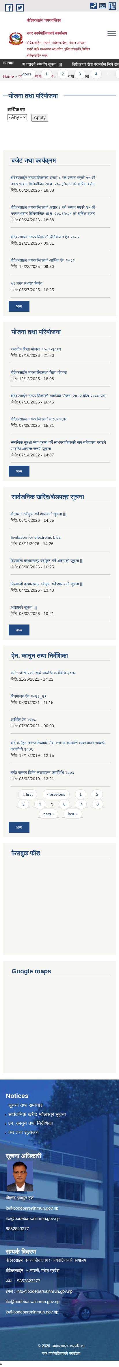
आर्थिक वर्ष (16, 109)
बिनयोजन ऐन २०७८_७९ (29, 696)
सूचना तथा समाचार (25, 1105)
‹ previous (56, 794)
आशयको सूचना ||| (24, 607)
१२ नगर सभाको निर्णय (26, 283)
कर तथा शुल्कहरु (23, 1132)
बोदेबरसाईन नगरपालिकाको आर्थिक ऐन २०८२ (43, 260)
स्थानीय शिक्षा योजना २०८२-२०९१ (36, 349)
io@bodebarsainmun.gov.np (32, 1208)
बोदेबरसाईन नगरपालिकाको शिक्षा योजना (39, 372)
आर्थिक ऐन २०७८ (23, 719)
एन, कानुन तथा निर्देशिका (30, 1123)
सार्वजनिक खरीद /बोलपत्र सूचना (37, 1114)
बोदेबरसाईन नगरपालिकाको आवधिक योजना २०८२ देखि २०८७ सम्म (58, 395)
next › (48, 814)
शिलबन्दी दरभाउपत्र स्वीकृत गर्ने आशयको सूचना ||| (47, 584)
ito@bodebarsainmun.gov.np (33, 1218)
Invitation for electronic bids (36, 537)
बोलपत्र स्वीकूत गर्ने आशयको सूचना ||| (38, 514)
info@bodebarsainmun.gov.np (44, 1291)
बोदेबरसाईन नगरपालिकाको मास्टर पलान (39, 419)
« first (28, 794)
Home (8, 76)
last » (73, 814)
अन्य (19, 306)
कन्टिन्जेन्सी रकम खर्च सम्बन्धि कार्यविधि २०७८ (43, 673)
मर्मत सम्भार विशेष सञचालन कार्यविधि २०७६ (42, 772)
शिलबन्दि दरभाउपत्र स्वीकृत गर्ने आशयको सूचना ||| (47, 560)
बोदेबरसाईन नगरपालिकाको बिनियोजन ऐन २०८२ (45, 237)
